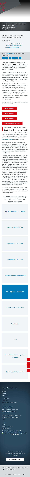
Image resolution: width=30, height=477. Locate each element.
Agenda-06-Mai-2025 (15, 227)
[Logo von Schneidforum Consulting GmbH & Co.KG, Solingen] (15, 434)
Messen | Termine (6, 428)
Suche (3, 404)
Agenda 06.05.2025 (9, 108)
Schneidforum (5, 24)
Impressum (8, 474)
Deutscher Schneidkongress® (18, 24)
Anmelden (4, 391)
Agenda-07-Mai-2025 (15, 243)
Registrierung (5, 400)
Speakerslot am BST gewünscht (12, 123)
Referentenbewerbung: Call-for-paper (15, 356)
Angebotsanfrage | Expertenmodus (10, 417)
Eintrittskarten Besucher (15, 308)
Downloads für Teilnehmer (15, 372)
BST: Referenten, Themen (12, 47)
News (3, 424)
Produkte (4, 422)
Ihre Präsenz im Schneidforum (9, 402)
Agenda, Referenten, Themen (15, 211)
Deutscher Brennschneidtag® (9, 27)
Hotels (15, 340)
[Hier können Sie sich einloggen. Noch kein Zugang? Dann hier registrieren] (28, 359)
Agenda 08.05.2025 (9, 118)
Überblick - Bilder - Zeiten (8, 25)
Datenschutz (16, 474)
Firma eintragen (6, 398)
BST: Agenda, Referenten (15, 292)
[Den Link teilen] (20, 58)
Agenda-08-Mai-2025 (15, 259)
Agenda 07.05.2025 (9, 113)
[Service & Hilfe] (28, 366)
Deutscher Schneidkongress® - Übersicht (12, 430)
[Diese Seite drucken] (3, 58)
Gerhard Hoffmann (9, 53)
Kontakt (4, 393)
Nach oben (29, 370)
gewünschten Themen (7, 139)
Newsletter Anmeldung (7, 426)
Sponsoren (15, 324)
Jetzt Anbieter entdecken (15, 459)
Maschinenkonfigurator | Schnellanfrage (11, 415)
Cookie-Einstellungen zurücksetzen (10, 409)
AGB (24, 474)
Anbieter (4, 419)
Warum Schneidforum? (7, 407)
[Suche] (28, 363)
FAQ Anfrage (5, 395)
